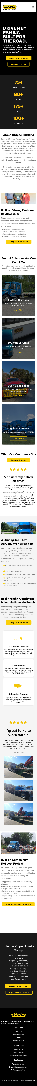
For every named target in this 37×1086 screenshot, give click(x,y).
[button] (33, 7)
